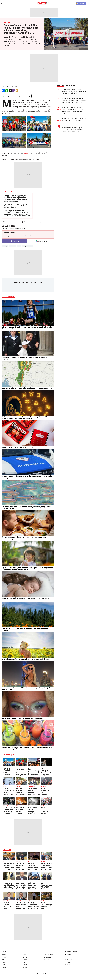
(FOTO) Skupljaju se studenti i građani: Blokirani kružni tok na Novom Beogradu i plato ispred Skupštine (46, 791)
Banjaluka (19, 786)
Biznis (3, 964)
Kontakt (34, 973)
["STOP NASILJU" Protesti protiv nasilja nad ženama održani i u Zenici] (46, 762)
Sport (24, 954)
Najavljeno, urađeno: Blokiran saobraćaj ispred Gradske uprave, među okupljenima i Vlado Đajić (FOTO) (21, 791)
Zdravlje (25, 957)
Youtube (69, 962)
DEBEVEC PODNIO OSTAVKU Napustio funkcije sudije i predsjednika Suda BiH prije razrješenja (8, 905)
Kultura (25, 967)
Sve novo (81, 137)
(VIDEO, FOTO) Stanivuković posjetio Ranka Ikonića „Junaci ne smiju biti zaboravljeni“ (46, 866)
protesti (13, 246)
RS (19, 246)
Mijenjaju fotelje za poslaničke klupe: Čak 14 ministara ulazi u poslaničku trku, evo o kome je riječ (34, 886)
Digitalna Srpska (48, 954)
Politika (6, 22)
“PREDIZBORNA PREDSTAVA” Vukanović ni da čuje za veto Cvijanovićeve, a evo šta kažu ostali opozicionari (15, 198)
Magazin (25, 964)
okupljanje (27, 153)
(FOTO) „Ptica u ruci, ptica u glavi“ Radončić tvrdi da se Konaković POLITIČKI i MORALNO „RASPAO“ (21, 905)
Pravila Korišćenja (24, 973)
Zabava (25, 959)
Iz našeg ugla (47, 957)
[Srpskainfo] (44, 3)
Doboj (5, 246)
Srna (6, 85)
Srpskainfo (15, 241)
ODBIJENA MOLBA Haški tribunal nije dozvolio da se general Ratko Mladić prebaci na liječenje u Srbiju (21, 886)
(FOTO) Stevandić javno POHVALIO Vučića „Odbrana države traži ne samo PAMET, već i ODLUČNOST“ (46, 886)
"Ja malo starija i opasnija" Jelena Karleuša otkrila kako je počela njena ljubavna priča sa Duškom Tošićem (74, 100)
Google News (42, 241)
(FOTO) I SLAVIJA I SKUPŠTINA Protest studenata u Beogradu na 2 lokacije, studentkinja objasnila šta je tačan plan (46, 811)
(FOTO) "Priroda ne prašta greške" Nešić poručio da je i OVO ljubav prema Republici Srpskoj (34, 905)
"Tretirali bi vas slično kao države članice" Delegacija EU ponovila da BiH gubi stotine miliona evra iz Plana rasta (9, 886)
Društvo (43, 767)
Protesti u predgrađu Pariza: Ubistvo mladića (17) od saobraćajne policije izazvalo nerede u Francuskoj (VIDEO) (21, 811)
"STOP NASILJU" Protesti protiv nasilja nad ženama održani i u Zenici (46, 772)
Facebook (69, 954)
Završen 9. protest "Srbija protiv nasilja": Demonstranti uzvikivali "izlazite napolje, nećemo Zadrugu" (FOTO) (34, 772)
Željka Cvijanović (28, 246)
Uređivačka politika (44, 973)
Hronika (4, 967)
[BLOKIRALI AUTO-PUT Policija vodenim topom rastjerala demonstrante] (34, 801)
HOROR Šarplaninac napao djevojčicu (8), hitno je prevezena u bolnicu (74, 119)
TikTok (68, 964)
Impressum (5, 973)
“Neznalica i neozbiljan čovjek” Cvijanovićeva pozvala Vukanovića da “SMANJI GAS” (17, 205)
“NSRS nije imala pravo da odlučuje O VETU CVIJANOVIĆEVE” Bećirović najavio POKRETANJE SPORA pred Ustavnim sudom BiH (17, 213)
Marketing (13, 973)
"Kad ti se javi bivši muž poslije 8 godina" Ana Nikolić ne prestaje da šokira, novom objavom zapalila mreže (73, 110)
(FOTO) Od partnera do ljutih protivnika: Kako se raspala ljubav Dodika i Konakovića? (21, 866)
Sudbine (25, 962)
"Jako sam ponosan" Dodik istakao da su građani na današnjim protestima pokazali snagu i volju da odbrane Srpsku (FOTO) (21, 772)
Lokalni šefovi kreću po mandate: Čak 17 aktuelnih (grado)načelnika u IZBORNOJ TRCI (9, 866)
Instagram (69, 959)
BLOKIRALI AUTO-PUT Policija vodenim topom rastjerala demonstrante (33, 811)
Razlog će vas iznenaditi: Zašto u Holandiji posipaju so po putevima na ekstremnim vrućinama (74, 91)
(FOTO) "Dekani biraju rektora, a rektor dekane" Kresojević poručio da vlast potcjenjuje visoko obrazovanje (46, 905)
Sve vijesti (4, 954)
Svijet (17, 806)
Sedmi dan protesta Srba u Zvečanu (13, 228)
